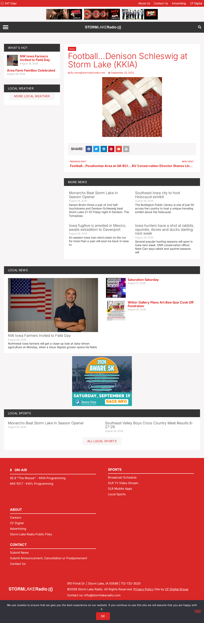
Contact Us (161, 3)
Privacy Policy (143, 589)
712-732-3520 (130, 583)
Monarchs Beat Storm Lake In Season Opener (93, 195)
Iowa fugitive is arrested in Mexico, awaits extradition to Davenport (97, 227)
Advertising (179, 3)
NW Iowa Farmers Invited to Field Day (35, 58)
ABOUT (16, 510)
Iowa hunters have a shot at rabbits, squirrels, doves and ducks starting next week (164, 229)
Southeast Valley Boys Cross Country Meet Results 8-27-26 (149, 425)
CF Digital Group (176, 589)
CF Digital (196, 3)
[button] (5, 27)
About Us (144, 3)
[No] (198, 611)
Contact (18, 545)
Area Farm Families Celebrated (31, 70)
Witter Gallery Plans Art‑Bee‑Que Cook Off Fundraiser (160, 304)
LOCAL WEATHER (21, 88)
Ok (103, 616)
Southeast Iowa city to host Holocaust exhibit (157, 195)
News (72, 49)
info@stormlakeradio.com (102, 595)
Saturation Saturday (143, 280)
